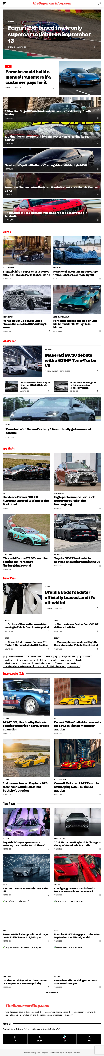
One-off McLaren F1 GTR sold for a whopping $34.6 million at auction (77, 787)
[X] (39, 1039)
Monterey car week (26, 660)
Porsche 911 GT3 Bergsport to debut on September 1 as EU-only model (77, 936)
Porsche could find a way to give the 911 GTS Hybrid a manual (35, 385)
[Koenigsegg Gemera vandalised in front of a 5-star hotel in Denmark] (77, 868)
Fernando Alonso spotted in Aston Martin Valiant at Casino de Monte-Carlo (51, 189)
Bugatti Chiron (8, 268)
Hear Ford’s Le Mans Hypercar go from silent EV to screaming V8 (75, 273)
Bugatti (57, 638)
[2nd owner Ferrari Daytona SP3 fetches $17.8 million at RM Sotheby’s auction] (26, 758)
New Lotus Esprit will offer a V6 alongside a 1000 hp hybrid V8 (46, 165)
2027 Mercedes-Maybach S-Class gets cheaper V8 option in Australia (77, 844)
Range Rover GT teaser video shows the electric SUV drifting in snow (25, 324)
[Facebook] (15, 1039)
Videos (7, 232)
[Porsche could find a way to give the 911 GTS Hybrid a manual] (11, 386)
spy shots (57, 554)
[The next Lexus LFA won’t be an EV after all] (26, 868)
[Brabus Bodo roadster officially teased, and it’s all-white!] (22, 598)
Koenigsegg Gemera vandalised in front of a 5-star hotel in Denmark (74, 890)
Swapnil (12, 47)
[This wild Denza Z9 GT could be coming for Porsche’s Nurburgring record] (26, 533)
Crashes (80, 660)
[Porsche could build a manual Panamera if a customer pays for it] (80, 78)
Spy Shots (9, 448)
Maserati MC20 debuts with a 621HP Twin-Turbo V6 (70, 360)
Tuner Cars (9, 578)
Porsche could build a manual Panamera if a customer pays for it (28, 77)
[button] (5, 3)
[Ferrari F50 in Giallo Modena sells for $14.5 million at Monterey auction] (77, 697)
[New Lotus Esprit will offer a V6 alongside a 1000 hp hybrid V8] (52, 160)
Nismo (7, 424)
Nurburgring (59, 493)
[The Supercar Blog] (52, 3)
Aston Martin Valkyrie (61, 317)
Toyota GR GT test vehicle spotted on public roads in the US (77, 560)
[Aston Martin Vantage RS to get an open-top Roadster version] (61, 386)
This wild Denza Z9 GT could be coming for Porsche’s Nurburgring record (25, 561)
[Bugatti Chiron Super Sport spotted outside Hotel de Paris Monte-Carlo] (27, 250)
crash (53, 660)
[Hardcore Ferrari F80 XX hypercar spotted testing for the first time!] (26, 472)
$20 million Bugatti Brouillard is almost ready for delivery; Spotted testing (49, 112)
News (8, 66)
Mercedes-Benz (59, 839)
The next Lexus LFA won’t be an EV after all (26, 890)
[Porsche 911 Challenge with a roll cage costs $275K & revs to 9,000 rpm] (26, 914)
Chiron (43, 660)
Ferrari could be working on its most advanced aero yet (75, 982)
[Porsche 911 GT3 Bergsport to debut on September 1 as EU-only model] (77, 914)
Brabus (47, 587)
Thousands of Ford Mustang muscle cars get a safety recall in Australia (46, 214)
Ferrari (11, 21)
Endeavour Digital (57, 1053)
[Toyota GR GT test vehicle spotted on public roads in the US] (77, 533)
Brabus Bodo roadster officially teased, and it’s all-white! (70, 597)
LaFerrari (40, 666)
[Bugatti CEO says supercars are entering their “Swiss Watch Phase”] (26, 822)
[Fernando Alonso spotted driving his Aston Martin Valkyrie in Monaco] (77, 299)
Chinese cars (7, 554)
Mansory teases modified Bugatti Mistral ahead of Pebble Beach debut (76, 643)
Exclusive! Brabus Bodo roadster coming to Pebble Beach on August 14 (27, 626)
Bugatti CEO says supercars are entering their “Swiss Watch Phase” (24, 844)
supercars (66, 660)
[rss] (89, 1039)
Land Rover (7, 977)
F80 (4, 493)
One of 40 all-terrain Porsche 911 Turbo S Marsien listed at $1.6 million (26, 643)
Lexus (5, 885)
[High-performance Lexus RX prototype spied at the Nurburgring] (77, 472)
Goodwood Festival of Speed (18, 666)
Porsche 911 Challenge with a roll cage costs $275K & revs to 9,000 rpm (25, 936)
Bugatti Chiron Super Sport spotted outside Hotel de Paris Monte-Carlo (26, 273)
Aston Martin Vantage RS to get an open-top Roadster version (83, 385)
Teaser (58, 663)
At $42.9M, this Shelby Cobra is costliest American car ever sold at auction (26, 725)
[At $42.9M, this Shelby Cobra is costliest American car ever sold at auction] (26, 697)
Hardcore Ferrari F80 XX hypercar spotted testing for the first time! (26, 500)
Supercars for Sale (13, 673)
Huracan (26, 663)
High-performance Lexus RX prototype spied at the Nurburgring (74, 500)
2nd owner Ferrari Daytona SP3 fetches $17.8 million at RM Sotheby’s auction (25, 787)
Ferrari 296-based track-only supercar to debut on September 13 (49, 34)
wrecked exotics (42, 663)
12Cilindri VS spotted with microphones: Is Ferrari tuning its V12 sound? (47, 138)
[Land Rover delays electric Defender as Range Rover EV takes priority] (26, 960)
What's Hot (9, 341)
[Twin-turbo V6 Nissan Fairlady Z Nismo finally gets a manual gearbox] (52, 409)
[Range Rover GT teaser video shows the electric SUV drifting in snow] (27, 299)
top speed (73, 666)
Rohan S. (10, 88)
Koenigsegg (58, 885)
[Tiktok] (64, 1039)
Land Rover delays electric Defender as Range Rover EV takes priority (25, 982)
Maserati (48, 350)
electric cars (8, 317)
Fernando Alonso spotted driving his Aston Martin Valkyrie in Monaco (75, 324)
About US (7, 1023)
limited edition (57, 666)
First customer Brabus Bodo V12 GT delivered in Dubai (76, 626)
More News (9, 803)
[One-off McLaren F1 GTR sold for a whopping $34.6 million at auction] (77, 758)
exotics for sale (16, 657)
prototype (85, 657)
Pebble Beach (34, 657)
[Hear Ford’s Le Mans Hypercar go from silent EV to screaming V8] (77, 250)
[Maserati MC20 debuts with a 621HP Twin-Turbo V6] (22, 361)
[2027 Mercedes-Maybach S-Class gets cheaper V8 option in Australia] (77, 822)
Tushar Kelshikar (52, 371)
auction (8, 660)
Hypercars (57, 268)
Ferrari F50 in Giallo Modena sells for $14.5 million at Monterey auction (77, 725)
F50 (55, 718)
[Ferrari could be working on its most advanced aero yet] (77, 960)
